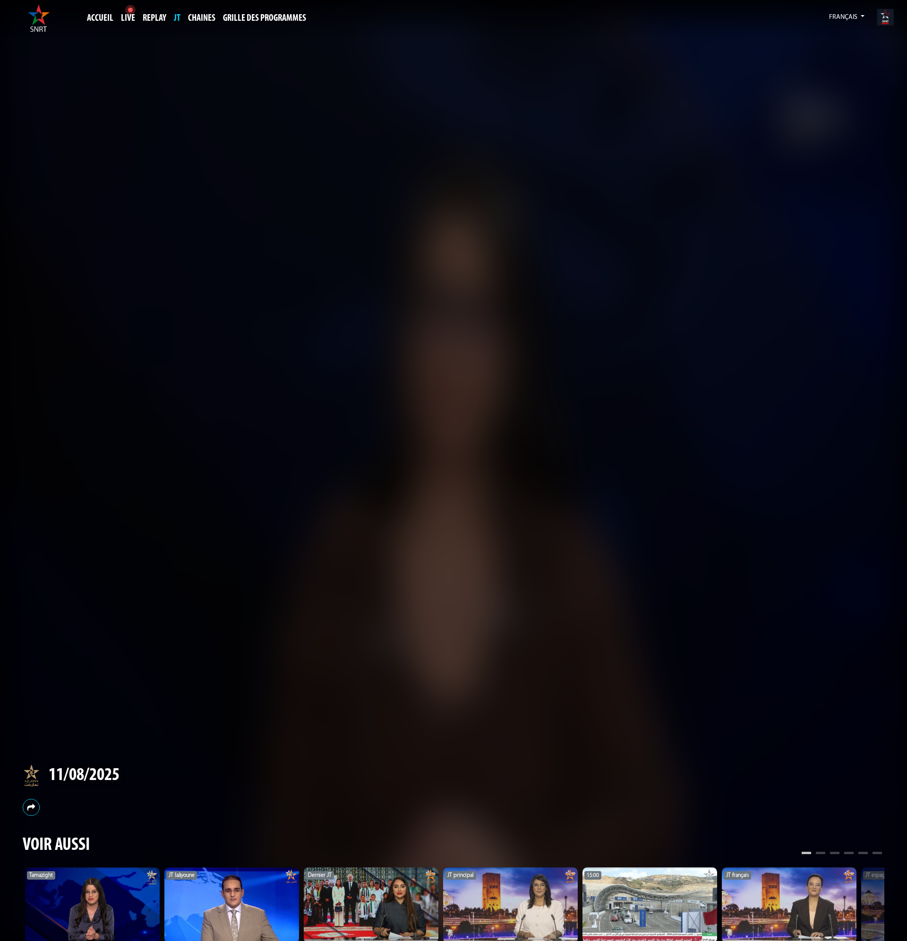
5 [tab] (863, 854)
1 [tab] (806, 854)
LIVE (128, 18)
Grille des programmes (264, 18)
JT (177, 18)
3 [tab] (835, 854)
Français (844, 17)
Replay (154, 18)
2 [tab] (820, 854)
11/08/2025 (84, 776)
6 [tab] (877, 854)
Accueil (100, 18)
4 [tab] (849, 854)
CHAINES (201, 18)
